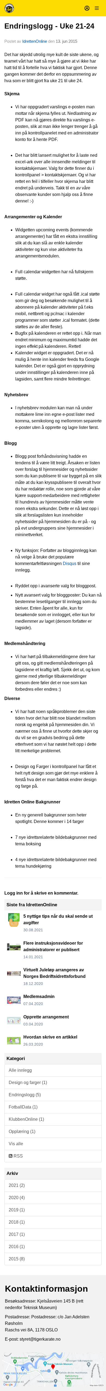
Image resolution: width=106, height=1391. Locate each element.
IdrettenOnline (35, 41)
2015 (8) (17, 1259)
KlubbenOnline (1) (26, 1119)
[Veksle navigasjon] (97, 8)
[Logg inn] (87, 8)
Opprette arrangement (46, 1017)
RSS (18, 1156)
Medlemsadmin (39, 996)
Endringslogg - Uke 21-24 (49, 26)
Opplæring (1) (22, 1131)
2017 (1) (17, 1234)
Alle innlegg (20, 1070)
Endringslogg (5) (25, 1094)
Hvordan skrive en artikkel (50, 1037)
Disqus (69, 563)
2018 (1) (17, 1222)
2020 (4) (17, 1197)
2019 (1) (17, 1210)
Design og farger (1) (28, 1082)
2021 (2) (17, 1185)
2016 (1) (17, 1246)
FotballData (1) (23, 1107)
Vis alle (16, 1143)
